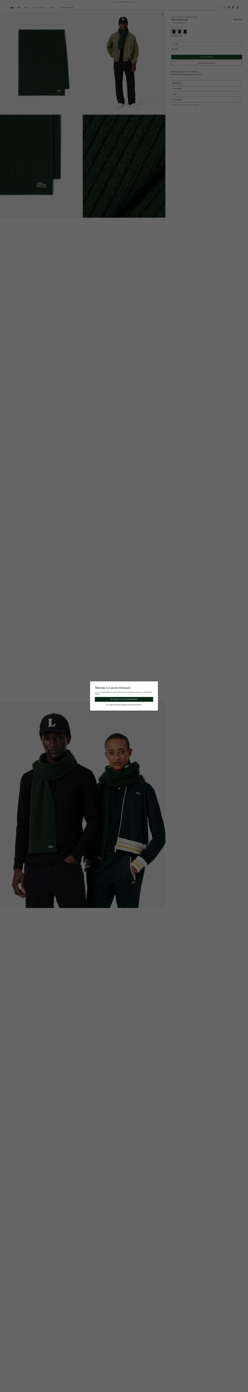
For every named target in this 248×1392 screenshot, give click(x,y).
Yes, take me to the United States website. (124, 699)
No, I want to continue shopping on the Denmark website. (124, 704)
